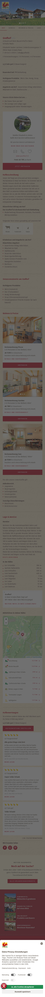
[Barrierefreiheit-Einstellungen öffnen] (3, 985)
